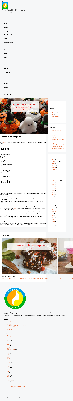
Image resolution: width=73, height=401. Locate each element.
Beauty (5, 23)
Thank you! (9, 330)
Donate (5, 57)
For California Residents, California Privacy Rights (16, 325)
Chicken (53, 175)
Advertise (6, 87)
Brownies (25, 138)
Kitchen (53, 194)
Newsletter (6, 68)
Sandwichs (54, 211)
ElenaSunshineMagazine (40, 138)
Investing (6, 53)
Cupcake (53, 178)
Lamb (53, 196)
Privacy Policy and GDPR (11, 326)
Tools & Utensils (55, 227)
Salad (53, 209)
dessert (4, 142)
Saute (53, 215)
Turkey (53, 229)
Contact (5, 65)
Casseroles (54, 173)
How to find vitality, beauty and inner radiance (16, 386)
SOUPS (53, 223)
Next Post (2, 230)
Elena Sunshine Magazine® (13, 10)
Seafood (53, 217)
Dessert (33, 138)
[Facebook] (6, 1)
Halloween (2, 140)
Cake (53, 171)
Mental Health (7, 72)
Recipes (6, 140)
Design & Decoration (8, 42)
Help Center (9, 324)
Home (5, 20)
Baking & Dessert (8, 35)
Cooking (6, 31)
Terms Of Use (9, 329)
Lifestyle (53, 200)
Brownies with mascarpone (8, 276)
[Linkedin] (4, 1)
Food (40, 278)
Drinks (5, 38)
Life (5, 46)
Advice (53, 159)
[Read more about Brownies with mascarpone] (29, 274)
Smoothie (54, 219)
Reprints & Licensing (11, 321)
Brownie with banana (63, 276)
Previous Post (3, 228)
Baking (19, 278)
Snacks (53, 221)
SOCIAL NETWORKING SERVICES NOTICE (15, 328)
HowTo (5, 79)
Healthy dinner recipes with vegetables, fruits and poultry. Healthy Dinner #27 (58, 139)
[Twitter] (2, 1)
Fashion (5, 50)
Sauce (53, 213)
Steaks (53, 225)
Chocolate (30, 138)
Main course (54, 202)
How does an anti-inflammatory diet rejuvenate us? (17, 387)
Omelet (53, 205)
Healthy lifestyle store (9, 91)
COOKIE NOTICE (10, 323)
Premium (53, 207)
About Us (6, 61)
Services (6, 83)
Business (6, 27)
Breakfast (54, 165)
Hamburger (54, 188)
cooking (15, 208)
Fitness (53, 186)
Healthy (5, 76)
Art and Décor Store (8, 94)
